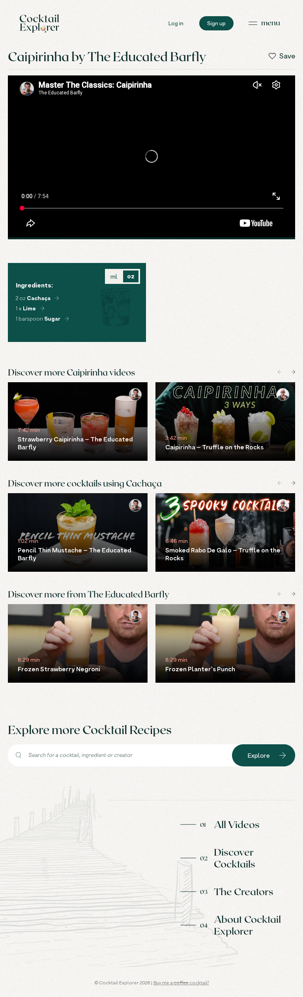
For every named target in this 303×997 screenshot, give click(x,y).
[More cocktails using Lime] (42, 308)
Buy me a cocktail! (181, 983)
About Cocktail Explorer (247, 925)
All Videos (237, 824)
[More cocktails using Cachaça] (57, 298)
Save (287, 56)
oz (131, 276)
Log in (175, 23)
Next (293, 372)
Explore (259, 755)
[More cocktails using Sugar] (67, 319)
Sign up (216, 23)
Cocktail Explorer (39, 23)
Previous (280, 372)
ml (113, 276)
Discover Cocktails (234, 857)
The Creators (243, 891)
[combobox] (120, 755)
